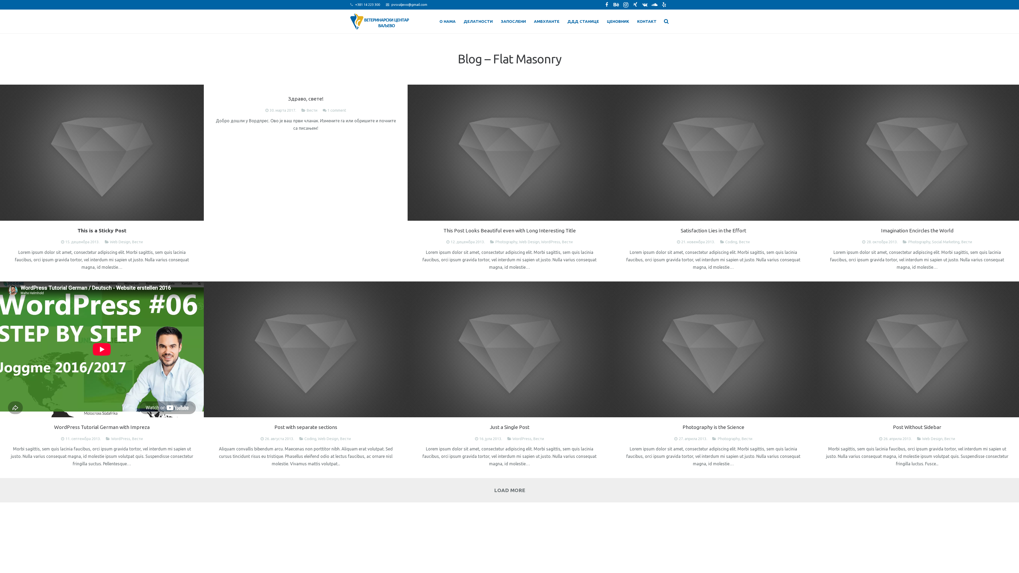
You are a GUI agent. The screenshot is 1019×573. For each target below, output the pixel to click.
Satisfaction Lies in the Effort (713, 230)
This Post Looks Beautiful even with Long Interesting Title (509, 230)
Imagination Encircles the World (917, 230)
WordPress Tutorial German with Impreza (102, 427)
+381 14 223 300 (367, 4)
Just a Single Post (509, 427)
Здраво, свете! (305, 99)
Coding (731, 242)
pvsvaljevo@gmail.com (409, 4)
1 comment (336, 110)
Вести (137, 242)
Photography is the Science (713, 427)
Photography (506, 242)
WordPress (550, 242)
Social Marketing (946, 242)
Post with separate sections (305, 427)
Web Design (120, 242)
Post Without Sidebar (917, 427)
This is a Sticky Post (101, 230)
